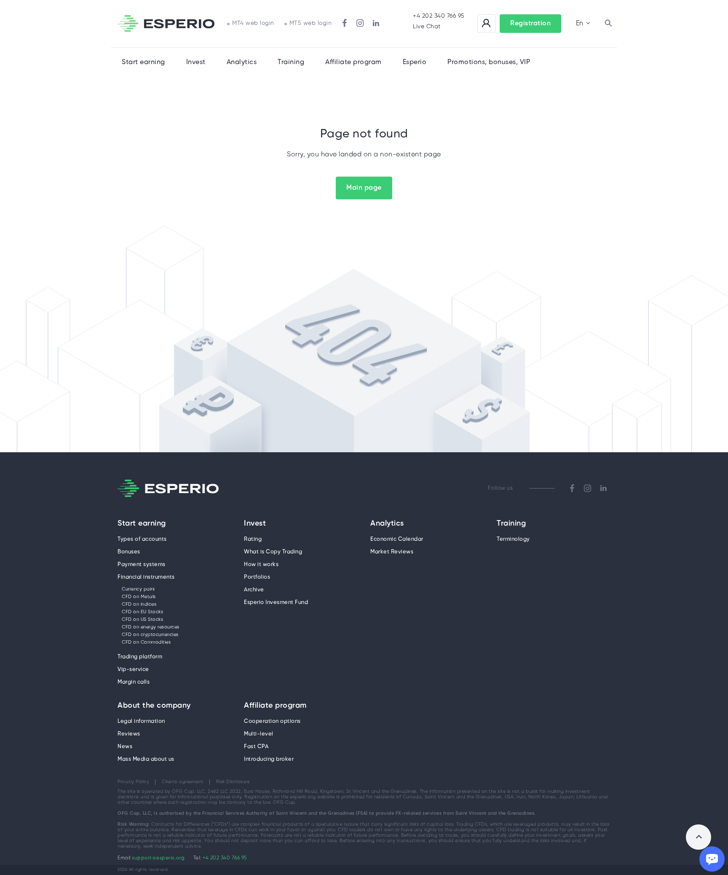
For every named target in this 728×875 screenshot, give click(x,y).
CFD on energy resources (150, 627)
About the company (154, 706)
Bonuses (129, 552)
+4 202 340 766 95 (439, 16)
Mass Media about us (146, 759)
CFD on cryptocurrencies (150, 634)
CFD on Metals (139, 596)
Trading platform (140, 657)
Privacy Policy (133, 781)
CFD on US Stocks (142, 619)
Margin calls (134, 682)
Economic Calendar (396, 539)
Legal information (141, 721)
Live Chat (427, 27)
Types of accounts (142, 539)
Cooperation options (272, 721)
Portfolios (257, 577)
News (125, 746)
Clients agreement (182, 781)
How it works (261, 564)
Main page (364, 187)
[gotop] (698, 837)
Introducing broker (269, 759)
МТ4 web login (253, 23)
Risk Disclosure (233, 781)
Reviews (129, 734)
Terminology (513, 539)
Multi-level (258, 734)
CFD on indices (139, 604)
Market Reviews (391, 552)
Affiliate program (275, 706)
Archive (254, 590)
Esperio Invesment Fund (276, 602)
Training (291, 62)
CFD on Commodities (146, 642)
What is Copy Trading (273, 552)
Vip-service (133, 669)
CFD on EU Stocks (142, 612)
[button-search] (608, 23)
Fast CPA (256, 746)
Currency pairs (138, 589)
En (579, 23)
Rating (253, 539)
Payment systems (142, 564)
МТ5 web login (310, 23)
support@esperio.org (158, 858)
